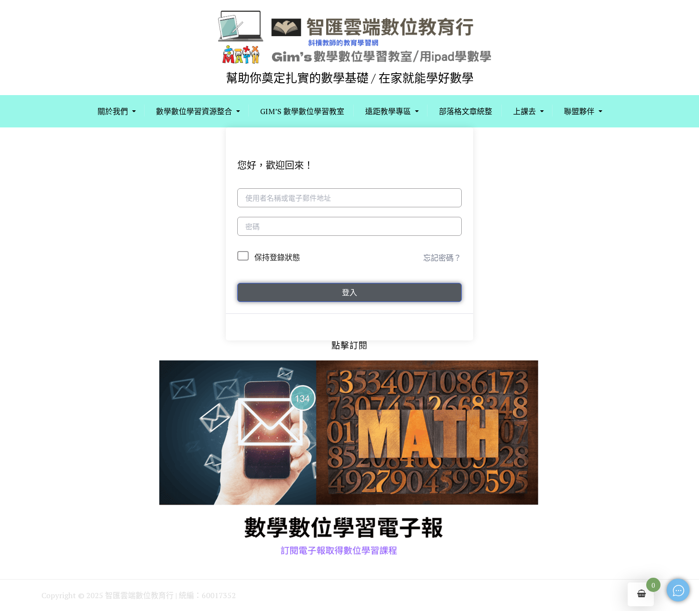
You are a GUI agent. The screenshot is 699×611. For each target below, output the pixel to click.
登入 (349, 292)
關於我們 (112, 111)
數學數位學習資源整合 (194, 111)
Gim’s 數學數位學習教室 (302, 111)
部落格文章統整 (465, 111)
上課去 (524, 111)
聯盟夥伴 (579, 111)
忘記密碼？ (442, 257)
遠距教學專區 (388, 111)
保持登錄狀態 (277, 257)
